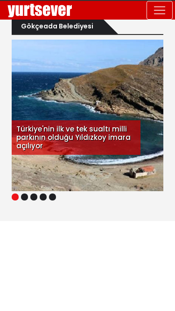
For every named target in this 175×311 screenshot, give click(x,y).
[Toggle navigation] (160, 10)
